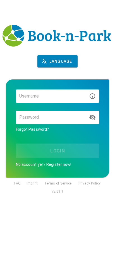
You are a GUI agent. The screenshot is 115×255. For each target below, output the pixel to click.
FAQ (17, 183)
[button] (57, 61)
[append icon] (92, 117)
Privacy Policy (89, 183)
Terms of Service (57, 183)
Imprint (32, 183)
